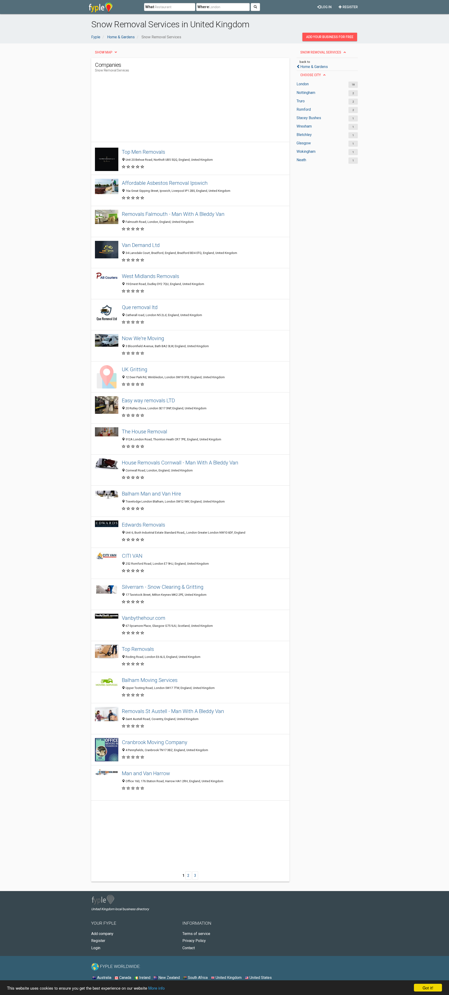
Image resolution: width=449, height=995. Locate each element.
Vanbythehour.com (143, 618)
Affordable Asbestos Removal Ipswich (165, 183)
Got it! (428, 988)
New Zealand (168, 977)
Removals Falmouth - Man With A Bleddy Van (173, 214)
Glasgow (304, 143)
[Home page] (101, 7)
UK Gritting (134, 369)
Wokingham (306, 151)
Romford (304, 109)
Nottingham (306, 92)
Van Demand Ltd (141, 245)
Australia (103, 977)
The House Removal (144, 431)
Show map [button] (103, 52)
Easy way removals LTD (148, 400)
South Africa (197, 977)
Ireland (144, 977)
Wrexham (304, 126)
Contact (188, 948)
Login (95, 948)
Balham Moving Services (149, 680)
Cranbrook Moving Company (154, 742)
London (303, 84)
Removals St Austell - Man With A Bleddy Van (173, 711)
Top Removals (138, 649)
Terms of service (196, 933)
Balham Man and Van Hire (151, 494)
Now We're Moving (143, 338)
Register (350, 7)
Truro (301, 101)
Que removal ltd (140, 307)
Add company (102, 933)
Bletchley (304, 134)
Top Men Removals (143, 152)
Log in (326, 7)
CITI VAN (132, 556)
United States (260, 977)
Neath (301, 160)
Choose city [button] (310, 75)
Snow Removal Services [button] (320, 52)
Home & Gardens (314, 66)
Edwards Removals (143, 525)
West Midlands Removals (150, 276)
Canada (124, 977)
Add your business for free (329, 37)
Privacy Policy (194, 940)
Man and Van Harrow (146, 773)
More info (156, 988)
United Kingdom (228, 977)
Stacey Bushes (309, 118)
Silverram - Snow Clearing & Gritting (162, 587)
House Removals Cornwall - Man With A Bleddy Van (180, 463)
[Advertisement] (180, 109)
